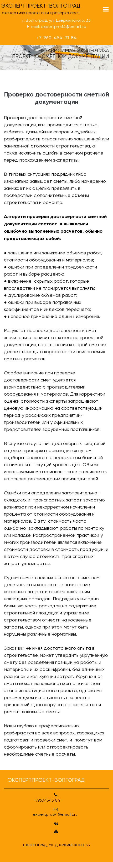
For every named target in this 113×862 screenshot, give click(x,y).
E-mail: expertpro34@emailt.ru (56, 26)
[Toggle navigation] (106, 9)
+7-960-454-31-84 (57, 37)
